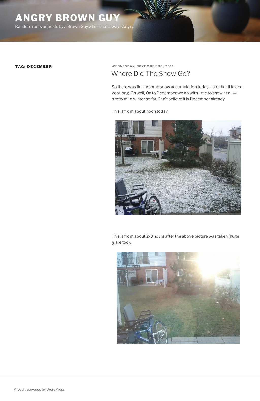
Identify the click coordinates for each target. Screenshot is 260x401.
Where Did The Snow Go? (150, 73)
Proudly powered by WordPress (39, 389)
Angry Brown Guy (68, 17)
